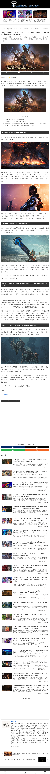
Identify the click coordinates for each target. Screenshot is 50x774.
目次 (23, 116)
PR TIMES (6, 395)
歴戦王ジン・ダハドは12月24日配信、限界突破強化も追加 (19, 126)
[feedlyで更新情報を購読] (13, 450)
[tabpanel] (9, 16)
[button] (43, 73)
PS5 (6, 400)
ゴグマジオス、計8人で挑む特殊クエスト (15, 119)
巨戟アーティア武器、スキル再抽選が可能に (16, 121)
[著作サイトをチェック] (13, 447)
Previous (1, 16)
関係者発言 (18, 400)
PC (3, 400)
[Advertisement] (25, 432)
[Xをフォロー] (37, 447)
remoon (13, 721)
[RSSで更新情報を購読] (37, 450)
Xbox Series (11, 400)
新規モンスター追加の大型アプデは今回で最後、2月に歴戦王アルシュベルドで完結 (25, 123)
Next (49, 16)
